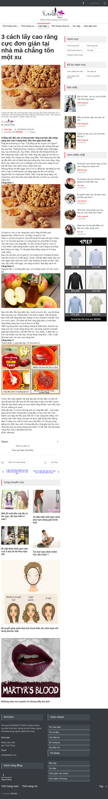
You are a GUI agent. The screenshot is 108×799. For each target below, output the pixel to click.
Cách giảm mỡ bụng (58, 778)
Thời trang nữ (27, 26)
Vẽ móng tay (54, 742)
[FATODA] (54, 17)
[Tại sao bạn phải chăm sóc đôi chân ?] (46, 539)
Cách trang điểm (93, 76)
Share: (4, 441)
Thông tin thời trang (75, 55)
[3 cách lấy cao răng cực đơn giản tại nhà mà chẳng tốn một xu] (30, 87)
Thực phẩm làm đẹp (75, 71)
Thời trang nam (9, 26)
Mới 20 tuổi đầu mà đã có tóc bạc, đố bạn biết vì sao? (45, 472)
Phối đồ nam (82, 170)
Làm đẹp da (91, 71)
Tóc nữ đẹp (54, 732)
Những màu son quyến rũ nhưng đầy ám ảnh (25, 701)
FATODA (19, 132)
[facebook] (83, 3)
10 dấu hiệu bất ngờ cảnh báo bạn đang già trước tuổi (46, 520)
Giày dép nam (90, 26)
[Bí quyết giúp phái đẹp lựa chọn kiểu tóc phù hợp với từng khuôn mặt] (30, 592)
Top (101, 786)
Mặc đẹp (53, 763)
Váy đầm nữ (54, 747)
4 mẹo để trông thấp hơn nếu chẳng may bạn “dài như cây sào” (17, 472)
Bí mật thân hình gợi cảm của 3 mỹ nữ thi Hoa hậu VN (14, 551)
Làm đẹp (42, 26)
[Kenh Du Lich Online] (57, 442)
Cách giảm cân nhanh (73, 77)
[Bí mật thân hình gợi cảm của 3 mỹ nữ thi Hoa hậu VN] (15, 535)
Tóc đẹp (76, 26)
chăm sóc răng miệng (16, 462)
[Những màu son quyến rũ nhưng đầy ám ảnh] (30, 667)
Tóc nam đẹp (55, 727)
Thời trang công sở (60, 26)
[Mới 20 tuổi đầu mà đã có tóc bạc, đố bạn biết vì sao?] (15, 499)
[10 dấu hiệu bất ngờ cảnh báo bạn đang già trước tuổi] (46, 501)
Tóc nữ (80, 232)
